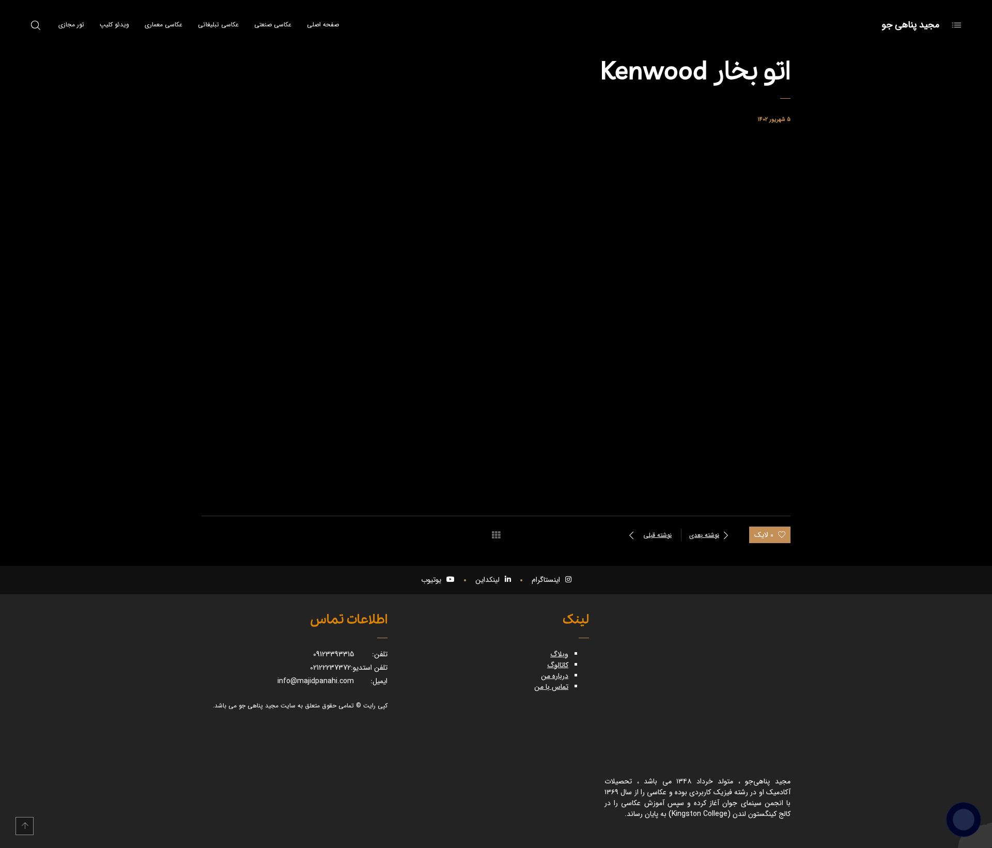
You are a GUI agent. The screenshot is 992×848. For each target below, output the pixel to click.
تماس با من (551, 686)
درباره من (554, 676)
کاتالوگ (557, 665)
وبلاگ (559, 654)
